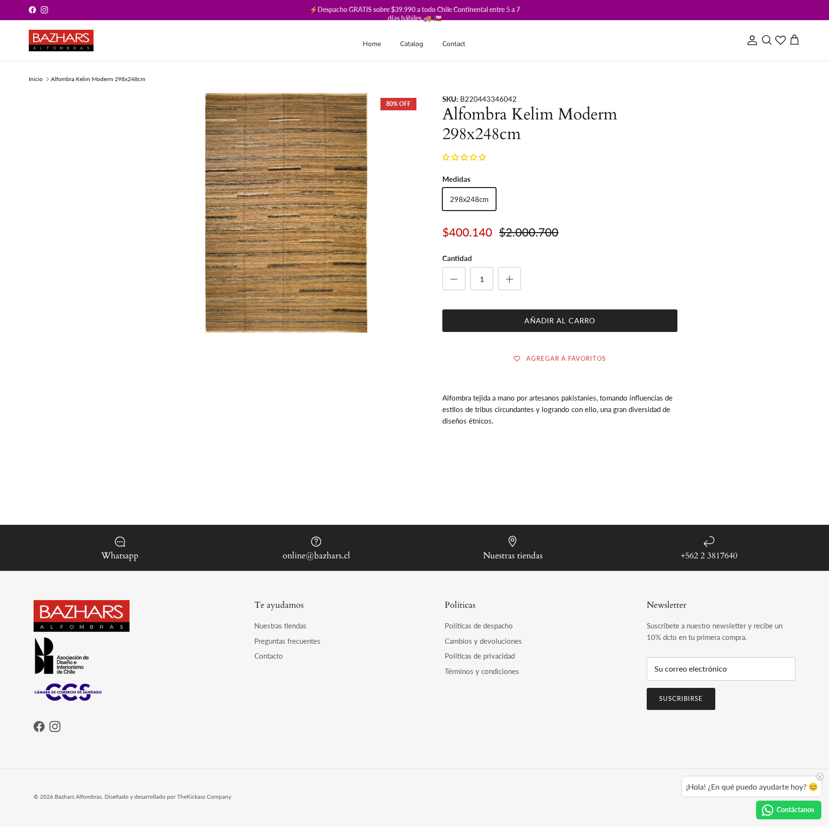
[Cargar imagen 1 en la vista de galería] (287, 292)
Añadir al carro (559, 320)
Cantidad (457, 258)
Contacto (268, 655)
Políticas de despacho (479, 625)
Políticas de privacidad (480, 655)
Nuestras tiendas (280, 625)
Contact (453, 43)
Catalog (411, 43)
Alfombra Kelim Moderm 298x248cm (98, 79)
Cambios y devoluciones (483, 641)
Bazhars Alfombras (78, 796)
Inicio (36, 79)
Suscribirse (681, 698)
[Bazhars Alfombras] (61, 40)
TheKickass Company (204, 796)
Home (372, 43)
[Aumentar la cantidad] (509, 278)
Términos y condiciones (482, 671)
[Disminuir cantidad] (453, 278)
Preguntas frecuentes (287, 641)
